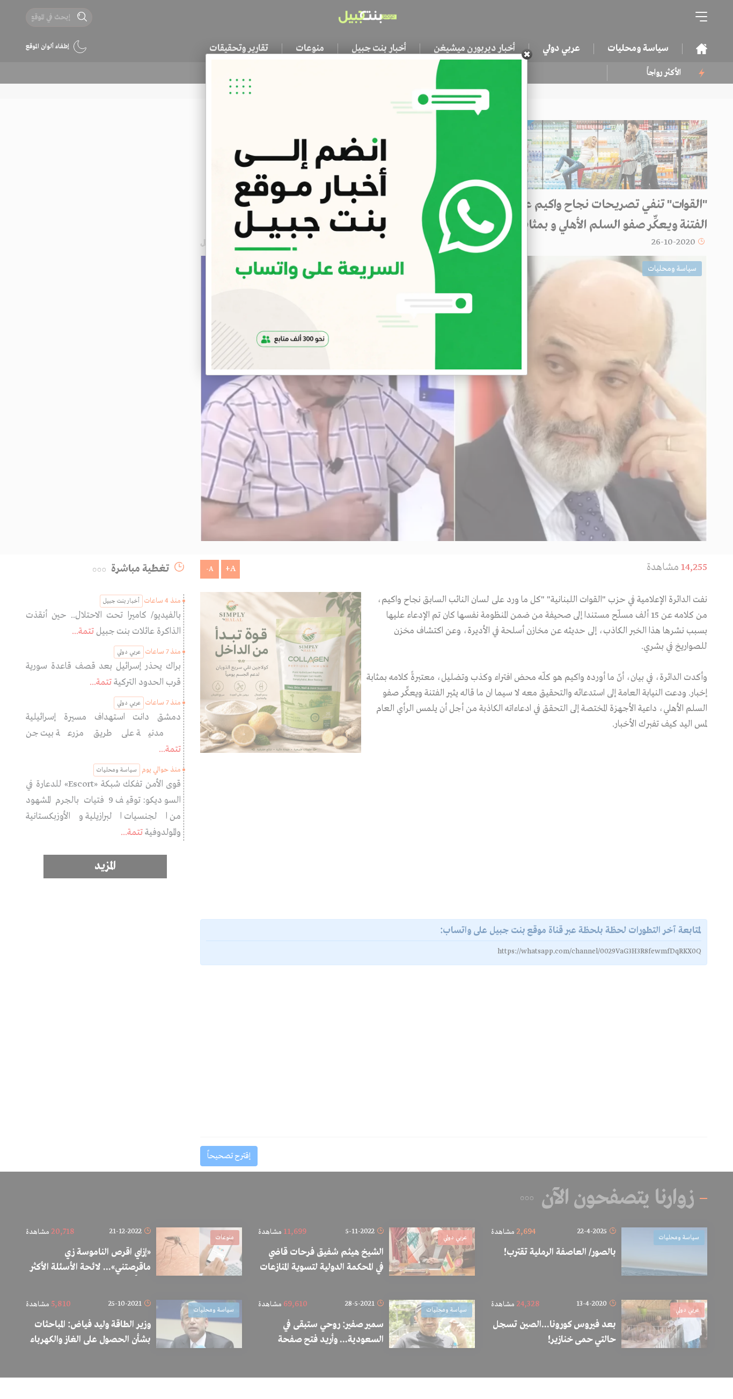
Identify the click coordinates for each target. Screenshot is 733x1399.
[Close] (527, 54)
